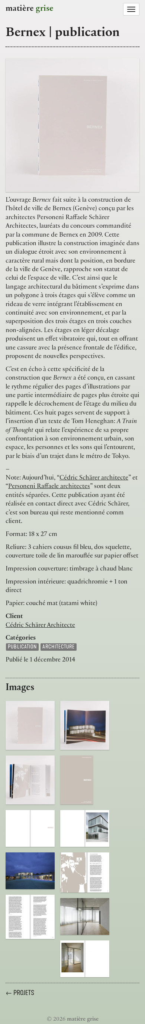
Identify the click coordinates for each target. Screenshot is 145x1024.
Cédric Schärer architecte (93, 478)
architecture (58, 647)
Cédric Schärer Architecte (40, 625)
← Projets (20, 993)
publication (22, 647)
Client (14, 617)
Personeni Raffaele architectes (49, 487)
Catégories (21, 638)
